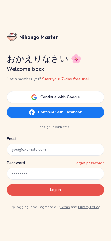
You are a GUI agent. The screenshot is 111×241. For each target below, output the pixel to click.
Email (12, 139)
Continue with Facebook (60, 112)
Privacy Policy (88, 207)
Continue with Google (60, 97)
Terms (65, 207)
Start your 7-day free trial (65, 79)
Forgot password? (89, 163)
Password (16, 163)
